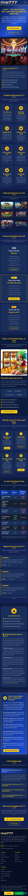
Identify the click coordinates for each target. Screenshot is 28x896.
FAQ (2, 878)
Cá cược (3, 854)
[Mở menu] (25, 2)
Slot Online (3, 861)
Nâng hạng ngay (14, 298)
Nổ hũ (2, 863)
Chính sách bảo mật (13, 683)
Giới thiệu (3, 869)
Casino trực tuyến (5, 857)
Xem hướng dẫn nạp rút (9, 411)
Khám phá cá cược (15, 32)
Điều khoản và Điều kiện (6, 871)
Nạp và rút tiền (18, 861)
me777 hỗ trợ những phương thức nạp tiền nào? (12, 770)
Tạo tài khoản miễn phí (15, 819)
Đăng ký (7, 448)
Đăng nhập (21, 446)
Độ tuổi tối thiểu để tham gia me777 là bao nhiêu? (12, 785)
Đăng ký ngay (15, 28)
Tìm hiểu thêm (14, 328)
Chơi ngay (21, 469)
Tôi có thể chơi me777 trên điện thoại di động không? (13, 790)
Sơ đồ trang (3, 880)
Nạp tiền (7, 471)
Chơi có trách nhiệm (5, 876)
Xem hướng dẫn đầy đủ (11, 750)
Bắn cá (2, 859)
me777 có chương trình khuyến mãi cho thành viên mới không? (12, 796)
